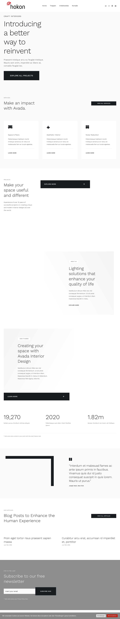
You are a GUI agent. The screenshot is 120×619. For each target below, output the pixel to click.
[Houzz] (112, 6)
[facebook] (109, 6)
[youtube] (115, 6)
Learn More (12, 153)
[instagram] (105, 6)
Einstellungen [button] (101, 615)
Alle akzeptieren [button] (112, 615)
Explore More (74, 305)
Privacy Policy (21, 599)
